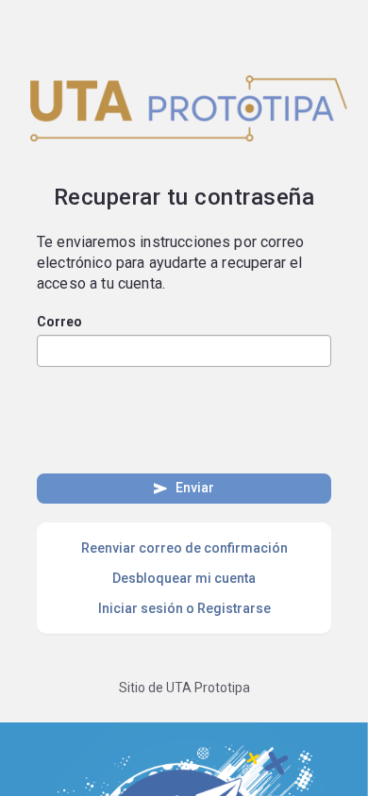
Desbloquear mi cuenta (184, 578)
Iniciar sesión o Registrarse (184, 608)
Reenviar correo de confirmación (184, 548)
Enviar (182, 488)
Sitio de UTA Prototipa (184, 687)
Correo (59, 321)
